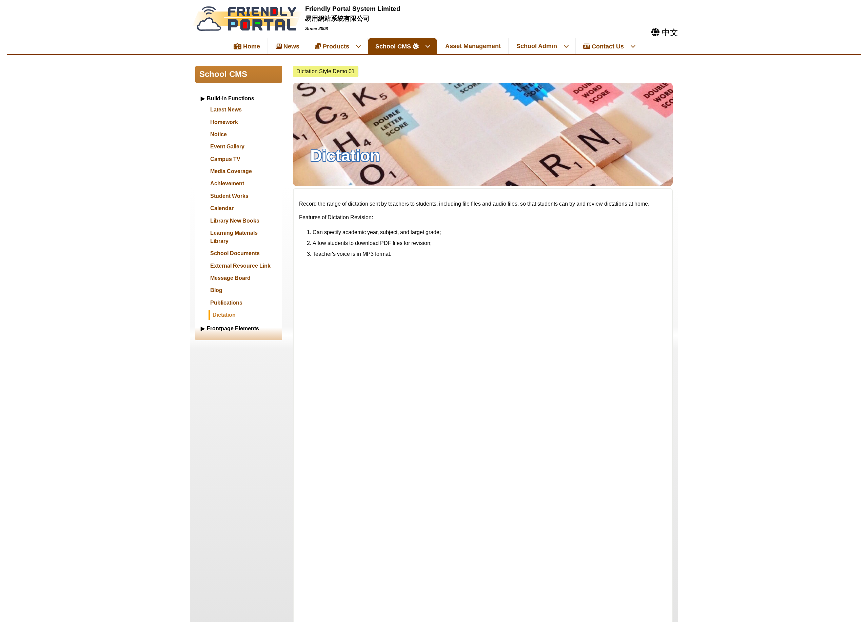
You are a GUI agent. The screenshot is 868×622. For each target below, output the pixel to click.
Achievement (227, 183)
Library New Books (234, 221)
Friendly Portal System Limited (352, 8)
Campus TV (225, 159)
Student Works (229, 196)
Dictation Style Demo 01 (325, 71)
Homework (224, 122)
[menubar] (325, 71)
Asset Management (473, 46)
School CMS (393, 46)
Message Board (230, 278)
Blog (216, 290)
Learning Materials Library (234, 237)
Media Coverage (231, 171)
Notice (218, 134)
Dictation (224, 315)
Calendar (222, 208)
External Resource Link (240, 266)
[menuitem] (325, 71)
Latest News (226, 109)
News (290, 46)
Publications (226, 303)
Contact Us (607, 46)
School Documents (235, 253)
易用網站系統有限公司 (337, 18)
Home (250, 46)
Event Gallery (227, 146)
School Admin (536, 46)
